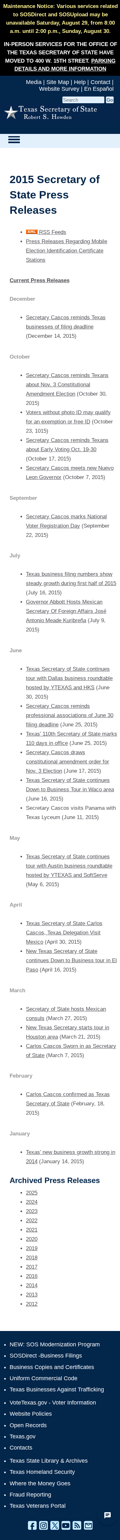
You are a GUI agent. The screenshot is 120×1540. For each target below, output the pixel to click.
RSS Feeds (51, 232)
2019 (31, 1248)
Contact (100, 82)
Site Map (57, 82)
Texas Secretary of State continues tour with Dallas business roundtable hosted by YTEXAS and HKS (69, 678)
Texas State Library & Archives (49, 1461)
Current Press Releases (39, 280)
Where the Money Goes (40, 1483)
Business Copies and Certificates (52, 1367)
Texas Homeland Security (42, 1472)
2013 (31, 1295)
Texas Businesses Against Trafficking (57, 1389)
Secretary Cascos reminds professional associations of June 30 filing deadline (69, 715)
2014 (31, 1285)
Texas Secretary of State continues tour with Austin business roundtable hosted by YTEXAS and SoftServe (69, 866)
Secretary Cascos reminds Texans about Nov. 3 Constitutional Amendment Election (67, 384)
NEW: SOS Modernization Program (55, 1344)
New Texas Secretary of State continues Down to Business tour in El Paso (71, 960)
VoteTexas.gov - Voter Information (53, 1402)
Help (80, 82)
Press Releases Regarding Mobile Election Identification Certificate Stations (66, 250)
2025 (31, 1193)
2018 (31, 1258)
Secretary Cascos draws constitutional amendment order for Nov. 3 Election (67, 761)
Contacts (21, 1447)
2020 (31, 1239)
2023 (31, 1211)
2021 (31, 1230)
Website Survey (59, 89)
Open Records (28, 1425)
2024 (31, 1202)
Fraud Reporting (30, 1494)
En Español (99, 89)
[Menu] (14, 139)
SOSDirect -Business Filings (46, 1355)
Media (34, 82)
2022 (31, 1221)
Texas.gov (23, 1436)
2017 (31, 1267)
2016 (31, 1276)
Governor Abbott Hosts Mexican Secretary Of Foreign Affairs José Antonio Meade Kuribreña (66, 611)
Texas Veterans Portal (38, 1506)
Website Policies (31, 1414)
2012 (31, 1304)
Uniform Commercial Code (43, 1378)
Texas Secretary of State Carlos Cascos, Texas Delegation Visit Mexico (64, 932)
